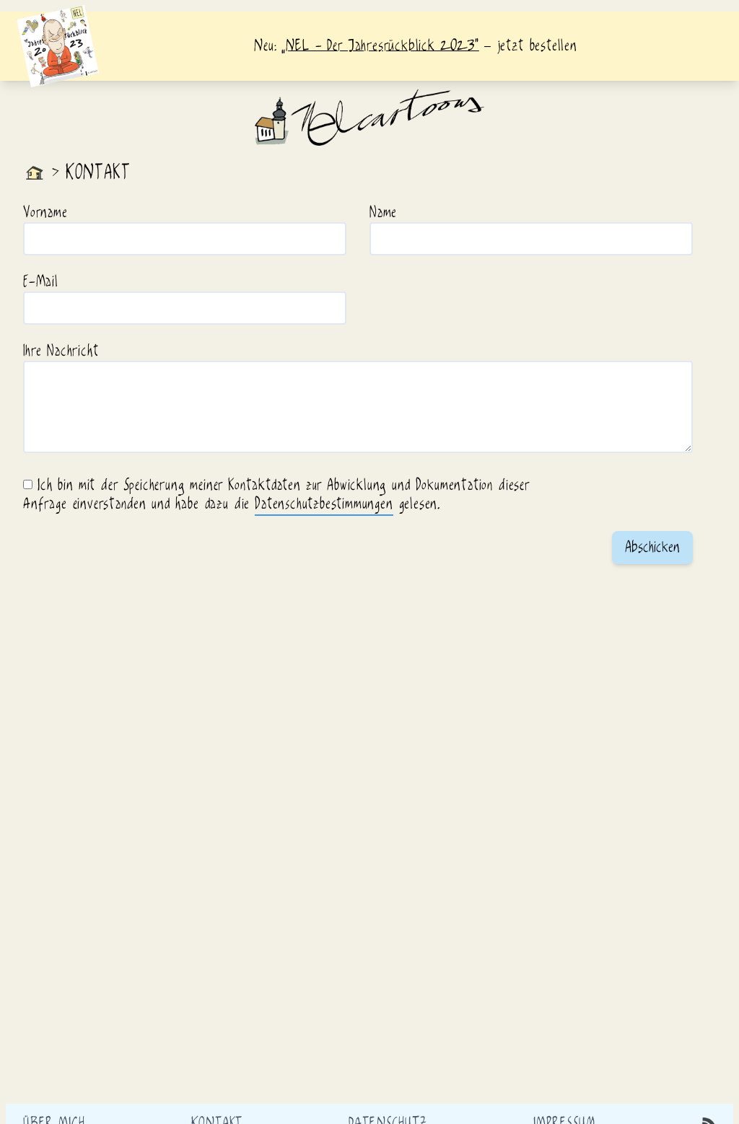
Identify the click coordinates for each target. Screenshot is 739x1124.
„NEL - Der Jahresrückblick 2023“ (379, 46)
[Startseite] (34, 173)
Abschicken (652, 547)
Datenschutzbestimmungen (324, 504)
